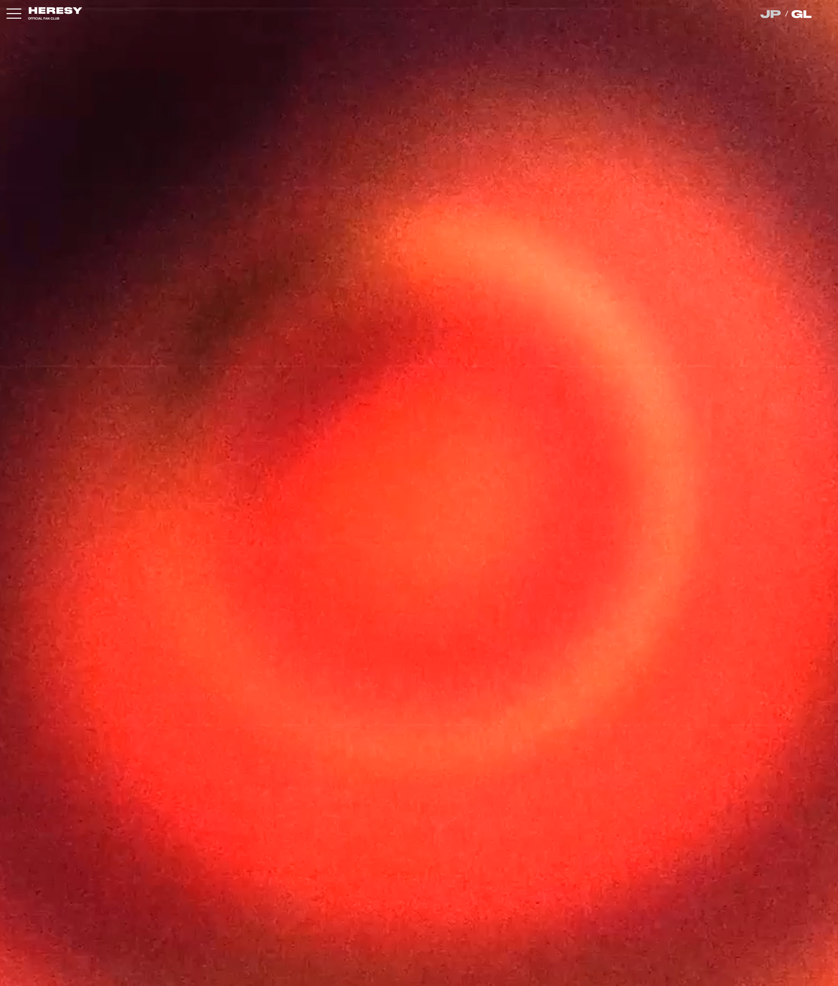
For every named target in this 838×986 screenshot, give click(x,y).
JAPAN (771, 14)
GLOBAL (802, 14)
